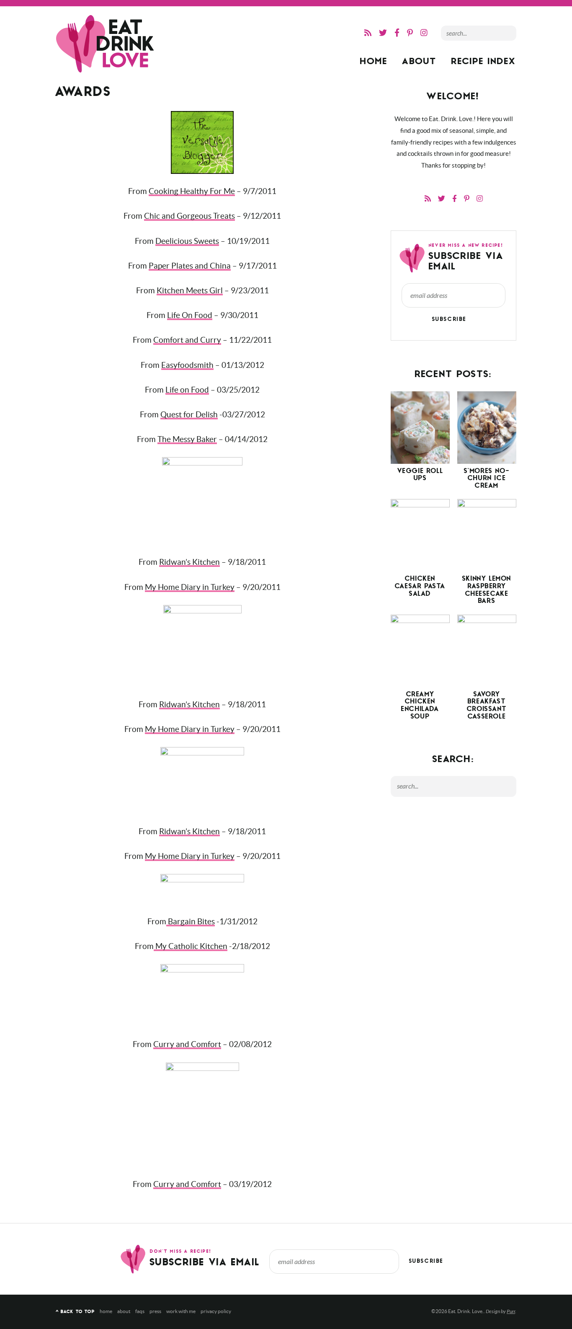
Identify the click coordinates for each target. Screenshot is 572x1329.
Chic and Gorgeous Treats (189, 216)
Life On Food (189, 315)
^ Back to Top (75, 1312)
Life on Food (187, 389)
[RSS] (367, 32)
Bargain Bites (190, 921)
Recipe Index (483, 62)
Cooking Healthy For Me (192, 191)
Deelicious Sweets (187, 241)
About (419, 62)
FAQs (139, 1311)
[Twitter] (383, 32)
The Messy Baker (187, 439)
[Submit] (508, 32)
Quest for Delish (189, 414)
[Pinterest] (410, 32)
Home (374, 62)
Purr (511, 1311)
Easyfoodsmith (187, 365)
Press (155, 1311)
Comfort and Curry (187, 340)
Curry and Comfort (187, 1044)
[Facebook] (397, 32)
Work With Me (181, 1311)
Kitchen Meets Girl (190, 290)
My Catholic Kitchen (190, 946)
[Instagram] (423, 32)
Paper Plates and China (190, 265)
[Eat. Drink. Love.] (106, 44)
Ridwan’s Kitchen (189, 562)
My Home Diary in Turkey (189, 587)
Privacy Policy (216, 1311)
